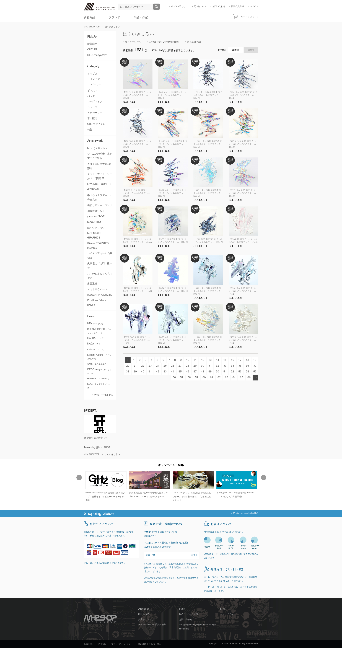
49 (210, 371)
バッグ (91, 96)
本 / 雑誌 (92, 118)
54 (247, 371)
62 (219, 377)
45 (180, 371)
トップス (92, 73)
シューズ (92, 107)
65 (241, 377)
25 (165, 365)
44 (172, 371)
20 (127, 365)
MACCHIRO (94, 222)
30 (202, 365)
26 (172, 365)
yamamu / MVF (96, 216)
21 (135, 365)
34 (232, 365)
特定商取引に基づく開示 (149, 644)
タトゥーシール (133, 42)
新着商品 (89, 17)
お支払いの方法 (101, 563)
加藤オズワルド (96, 211)
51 (225, 371)
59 (196, 377)
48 (202, 371)
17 (240, 359)
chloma (96, 349)
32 (217, 365)
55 (254, 371)
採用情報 (102, 644)
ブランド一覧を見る (103, 395)
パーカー (96, 84)
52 (232, 371)
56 (174, 377)
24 (157, 365)
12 (202, 359)
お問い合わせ (218, 6)
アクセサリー (94, 113)
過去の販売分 (194, 42)
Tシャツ (95, 78)
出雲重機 (92, 283)
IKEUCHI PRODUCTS (99, 295)
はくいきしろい (96, 227)
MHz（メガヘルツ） (98, 148)
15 (225, 359)
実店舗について (145, 619)
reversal (98, 378)
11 (195, 359)
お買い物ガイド (198, 6)
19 (254, 359)
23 (150, 365)
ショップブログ (227, 614)
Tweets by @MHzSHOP (97, 447)
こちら (153, 536)
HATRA (96, 338)
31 (210, 365)
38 (127, 371)
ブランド (114, 17)
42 (157, 371)
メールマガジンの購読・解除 (152, 624)
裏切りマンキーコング (99, 205)
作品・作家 (141, 17)
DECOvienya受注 (97, 55)
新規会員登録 (237, 6)
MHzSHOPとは (178, 6)
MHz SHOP (143, 614)
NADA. (94, 343)
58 (189, 377)
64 (234, 377)
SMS (97, 363)
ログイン (254, 6)
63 (226, 377)
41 (150, 371)
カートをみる (247, 17)
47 (195, 371)
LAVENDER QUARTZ (99, 184)
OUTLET (92, 49)
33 (225, 365)
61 (211, 377)
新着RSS (88, 644)
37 (254, 365)
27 (180, 365)
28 (187, 365)
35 (240, 365)
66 (249, 377)
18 (247, 359)
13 (210, 359)
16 (232, 359)
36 (247, 365)
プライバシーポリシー (122, 644)
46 (187, 371)
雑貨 (89, 129)
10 (187, 359)
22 (142, 365)
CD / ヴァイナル (96, 124)
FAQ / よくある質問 (188, 614)
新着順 (235, 50)
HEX (95, 323)
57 (181, 377)
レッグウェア (94, 101)
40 (142, 371)
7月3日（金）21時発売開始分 (164, 42)
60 (204, 377)
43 (165, 371)
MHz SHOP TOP (92, 27)
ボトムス (92, 90)
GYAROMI (93, 189)
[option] (105, 485)
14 (217, 359)
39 (135, 371)
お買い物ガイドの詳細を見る (244, 513)
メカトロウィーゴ (97, 289)
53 (240, 371)
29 (195, 365)
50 (217, 371)
